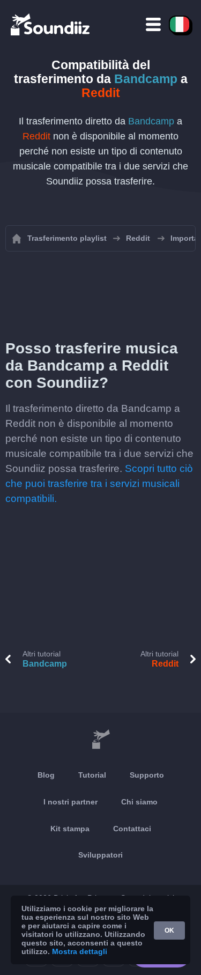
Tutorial (92, 775)
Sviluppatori (100, 855)
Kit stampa (70, 828)
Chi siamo (139, 801)
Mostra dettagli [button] (79, 951)
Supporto (147, 775)
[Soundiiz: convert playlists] (100, 739)
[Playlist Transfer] (51, 24)
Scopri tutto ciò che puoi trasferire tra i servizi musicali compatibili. (99, 483)
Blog (46, 775)
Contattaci (132, 828)
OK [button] (169, 930)
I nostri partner (70, 801)
